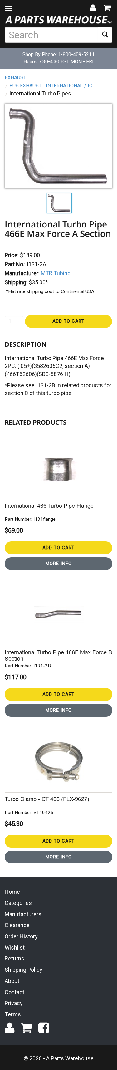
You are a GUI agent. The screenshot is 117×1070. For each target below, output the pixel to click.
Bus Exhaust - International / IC (50, 86)
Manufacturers (23, 914)
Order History (21, 936)
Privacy (14, 1003)
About (12, 981)
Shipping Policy (23, 969)
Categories (18, 903)
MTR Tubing (56, 273)
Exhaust (15, 78)
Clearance (17, 925)
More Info (59, 563)
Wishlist (15, 947)
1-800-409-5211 (76, 54)
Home (12, 891)
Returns (14, 958)
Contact (14, 992)
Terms (13, 1014)
